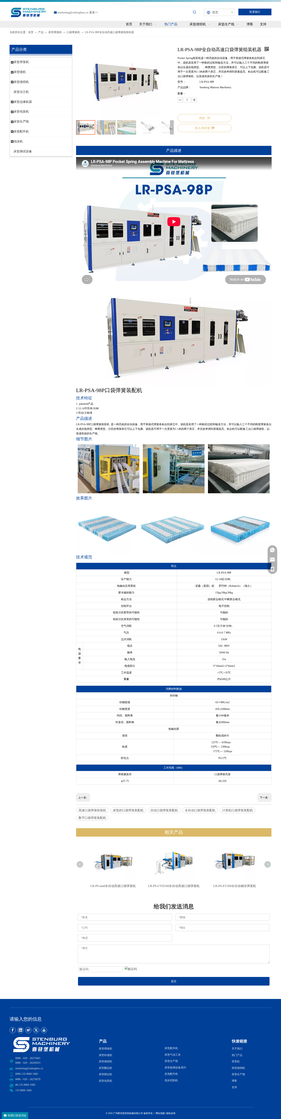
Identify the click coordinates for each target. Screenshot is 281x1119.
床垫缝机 (20, 72)
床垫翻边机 (105, 1068)
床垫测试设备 (23, 151)
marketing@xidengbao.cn (73, 12)
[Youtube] (44, 1030)
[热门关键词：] (195, 12)
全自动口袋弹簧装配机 (200, 810)
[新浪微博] (28, 1030)
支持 (235, 1087)
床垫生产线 (21, 121)
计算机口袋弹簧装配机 (237, 810)
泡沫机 (18, 141)
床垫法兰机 (21, 91)
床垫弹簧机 (21, 62)
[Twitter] (36, 1030)
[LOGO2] (52, 1044)
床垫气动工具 (173, 1054)
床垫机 (236, 1061)
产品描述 (173, 150)
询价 (202, 118)
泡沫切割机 (171, 1080)
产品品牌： (184, 87)
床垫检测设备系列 (175, 1067)
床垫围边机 (105, 1074)
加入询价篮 (202, 128)
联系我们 (254, 12)
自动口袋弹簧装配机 (164, 810)
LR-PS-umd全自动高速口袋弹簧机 (113, 886)
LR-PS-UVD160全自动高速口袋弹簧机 (174, 886)
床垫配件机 (21, 131)
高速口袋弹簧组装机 (92, 810)
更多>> (93, 12)
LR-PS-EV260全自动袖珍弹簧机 (234, 886)
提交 (173, 981)
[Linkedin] (20, 1030)
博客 (234, 1080)
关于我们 (237, 1048)
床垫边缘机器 (23, 101)
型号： (182, 81)
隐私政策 (170, 1113)
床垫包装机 (21, 111)
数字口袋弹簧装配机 (92, 817)
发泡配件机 (171, 1073)
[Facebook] (13, 1030)
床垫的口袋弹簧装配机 (128, 810)
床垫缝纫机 (21, 81)
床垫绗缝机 (105, 1055)
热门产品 (237, 1055)
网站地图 (160, 1113)
